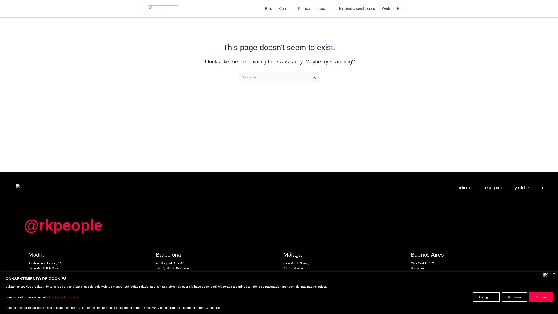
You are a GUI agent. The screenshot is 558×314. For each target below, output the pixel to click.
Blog (268, 8)
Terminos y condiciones (357, 8)
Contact (285, 8)
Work (386, 8)
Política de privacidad (315, 8)
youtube (522, 187)
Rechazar (514, 297)
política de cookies (65, 297)
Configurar (486, 297)
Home (401, 8)
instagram (493, 187)
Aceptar (541, 297)
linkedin (465, 187)
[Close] (549, 275)
